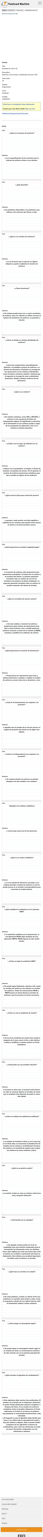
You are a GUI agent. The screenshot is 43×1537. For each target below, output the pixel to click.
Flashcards (11, 10)
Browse (5, 1509)
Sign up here (30, 109)
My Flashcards (8, 1499)
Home (4, 10)
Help (3, 1518)
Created (4, 97)
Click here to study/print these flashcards (18, 104)
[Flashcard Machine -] (15, 4)
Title (3, 66)
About (4, 1514)
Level (4, 91)
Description (6, 72)
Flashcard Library (9, 1504)
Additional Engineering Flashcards (15, 113)
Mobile (4, 1523)
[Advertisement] (21, 38)
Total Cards (6, 78)
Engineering (20, 10)
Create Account (22, 1529)
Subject (4, 84)
